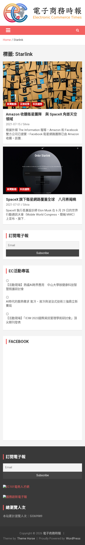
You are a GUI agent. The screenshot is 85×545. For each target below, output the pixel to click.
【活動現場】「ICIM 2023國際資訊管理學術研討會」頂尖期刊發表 (41, 320)
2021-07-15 (13, 124)
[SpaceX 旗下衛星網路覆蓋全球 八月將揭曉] (42, 170)
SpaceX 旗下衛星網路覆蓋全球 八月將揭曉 (41, 199)
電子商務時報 (52, 533)
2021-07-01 (13, 204)
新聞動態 (12, 104)
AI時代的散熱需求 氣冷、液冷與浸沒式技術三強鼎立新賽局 (42, 303)
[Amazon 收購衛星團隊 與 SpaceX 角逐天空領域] (42, 85)
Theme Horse (26, 538)
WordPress (73, 538)
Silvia (26, 124)
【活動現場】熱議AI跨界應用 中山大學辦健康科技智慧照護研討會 (41, 287)
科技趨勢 (37, 104)
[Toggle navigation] (8, 30)
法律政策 (24, 104)
